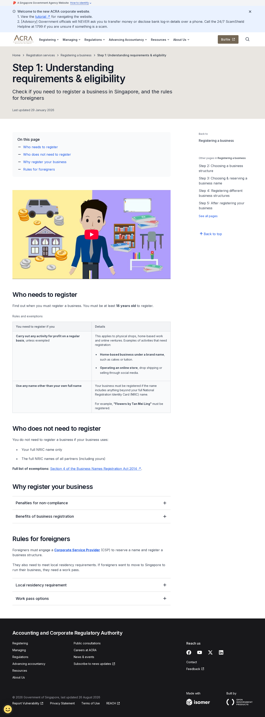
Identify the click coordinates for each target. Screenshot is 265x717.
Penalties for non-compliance (42, 503)
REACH (111, 703)
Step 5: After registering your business (222, 205)
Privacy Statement (62, 703)
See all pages (208, 216)
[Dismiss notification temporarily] (250, 12)
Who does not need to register (47, 154)
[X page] (210, 652)
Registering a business (76, 55)
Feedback (193, 669)
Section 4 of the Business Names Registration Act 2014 (93, 469)
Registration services (40, 55)
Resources (19, 670)
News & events (84, 657)
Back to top (213, 234)
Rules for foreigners (39, 169)
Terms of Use (90, 703)
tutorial (40, 16)
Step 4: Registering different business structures (220, 193)
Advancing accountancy (28, 663)
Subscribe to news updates (92, 663)
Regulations (20, 657)
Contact (191, 662)
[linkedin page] (221, 652)
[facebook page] (188, 652)
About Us (18, 677)
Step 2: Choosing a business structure (221, 168)
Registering (20, 643)
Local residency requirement (41, 585)
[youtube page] (199, 652)
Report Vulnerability (25, 703)
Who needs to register (40, 147)
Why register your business (44, 162)
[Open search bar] (248, 39)
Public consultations (87, 643)
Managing (19, 650)
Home (16, 55)
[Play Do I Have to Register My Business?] (91, 234)
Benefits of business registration (45, 516)
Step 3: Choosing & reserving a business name (223, 180)
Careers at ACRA (85, 650)
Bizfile (225, 39)
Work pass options (32, 598)
